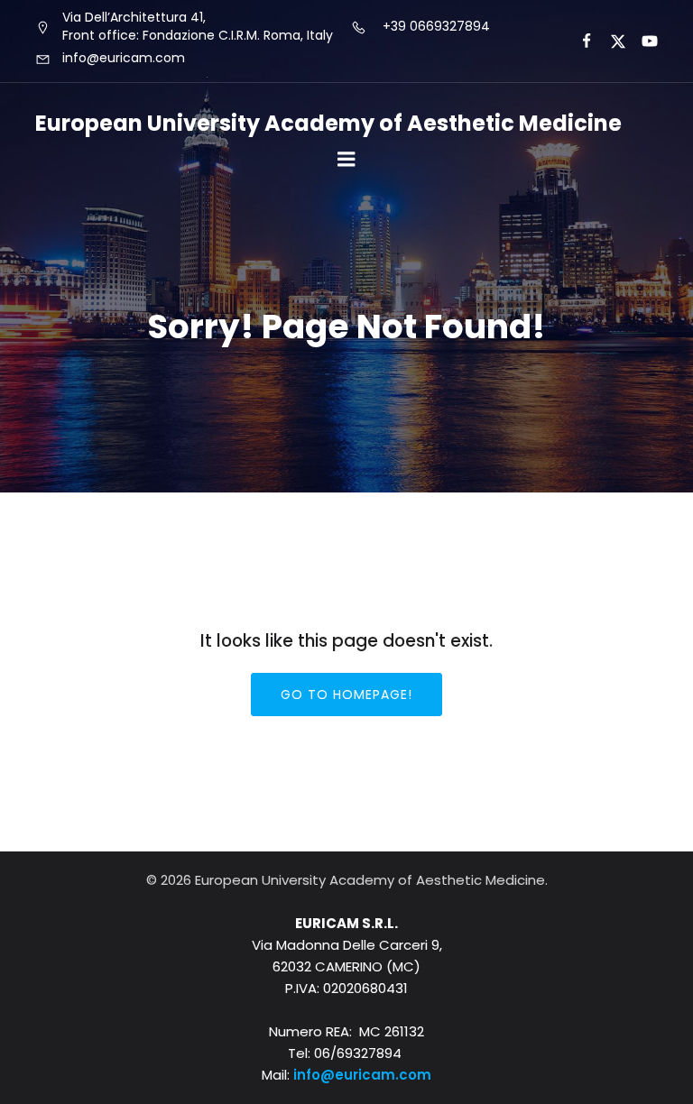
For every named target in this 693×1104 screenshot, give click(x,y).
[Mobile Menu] (346, 159)
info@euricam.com (362, 1074)
